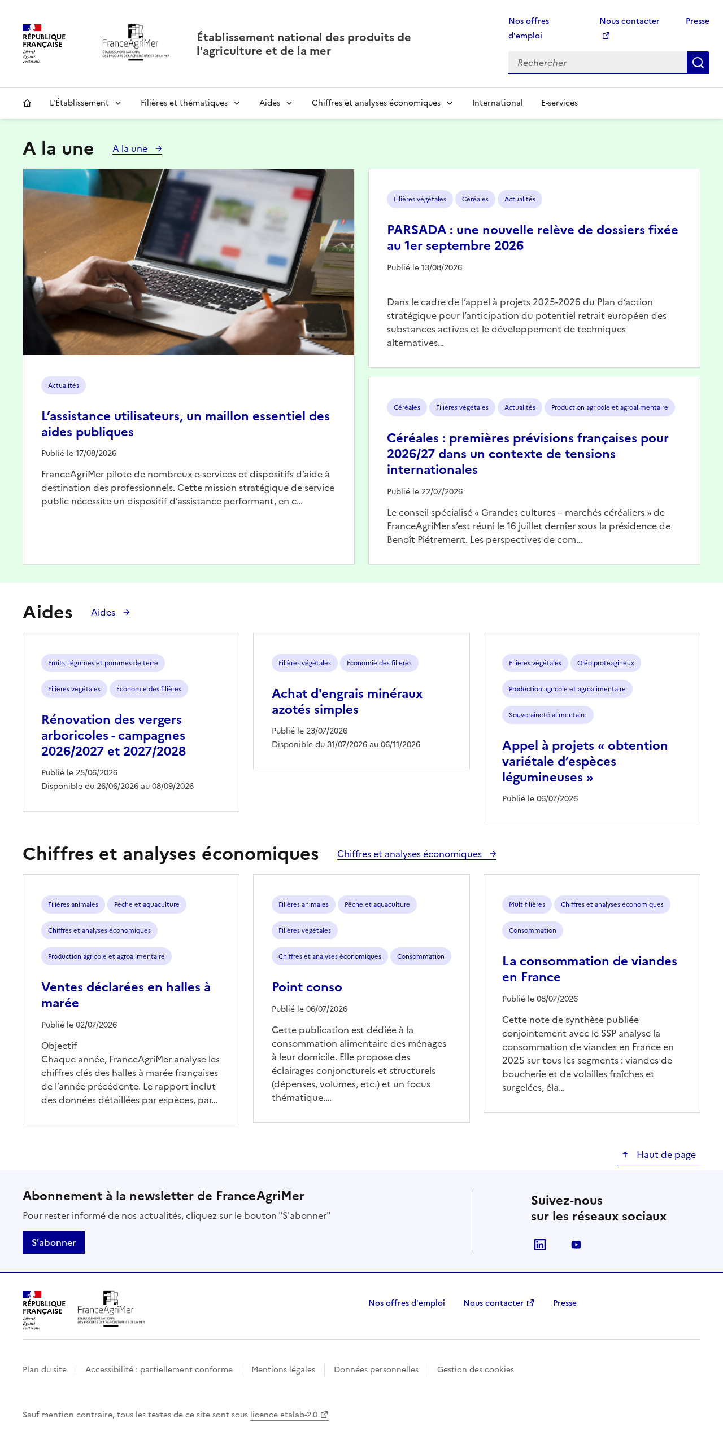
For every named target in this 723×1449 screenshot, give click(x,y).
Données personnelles (376, 1370)
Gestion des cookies (475, 1370)
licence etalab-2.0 (283, 1415)
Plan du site (45, 1370)
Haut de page (665, 1154)
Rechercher (698, 62)
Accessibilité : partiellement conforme (159, 1370)
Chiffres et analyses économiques (376, 103)
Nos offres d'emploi (406, 1303)
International (497, 103)
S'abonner (54, 1242)
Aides (269, 103)
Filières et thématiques (184, 103)
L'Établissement (79, 103)
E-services (559, 103)
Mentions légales (283, 1370)
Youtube (576, 1244)
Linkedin (540, 1244)
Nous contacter (493, 1303)
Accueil (27, 103)
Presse (697, 21)
